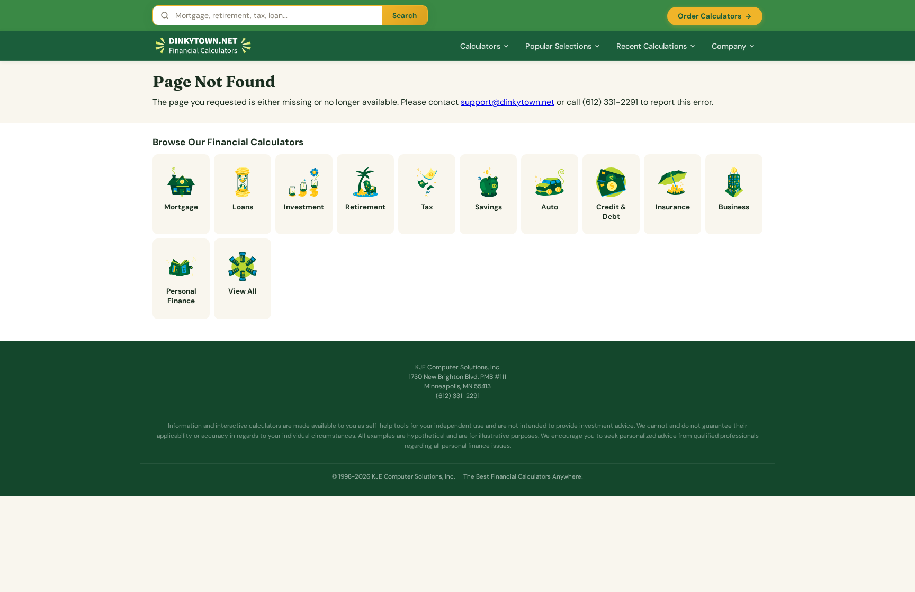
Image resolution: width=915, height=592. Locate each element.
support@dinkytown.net (507, 102)
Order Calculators (709, 16)
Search (404, 15)
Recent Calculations (651, 46)
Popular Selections (558, 46)
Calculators (480, 46)
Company (729, 46)
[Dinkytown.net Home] (203, 45)
